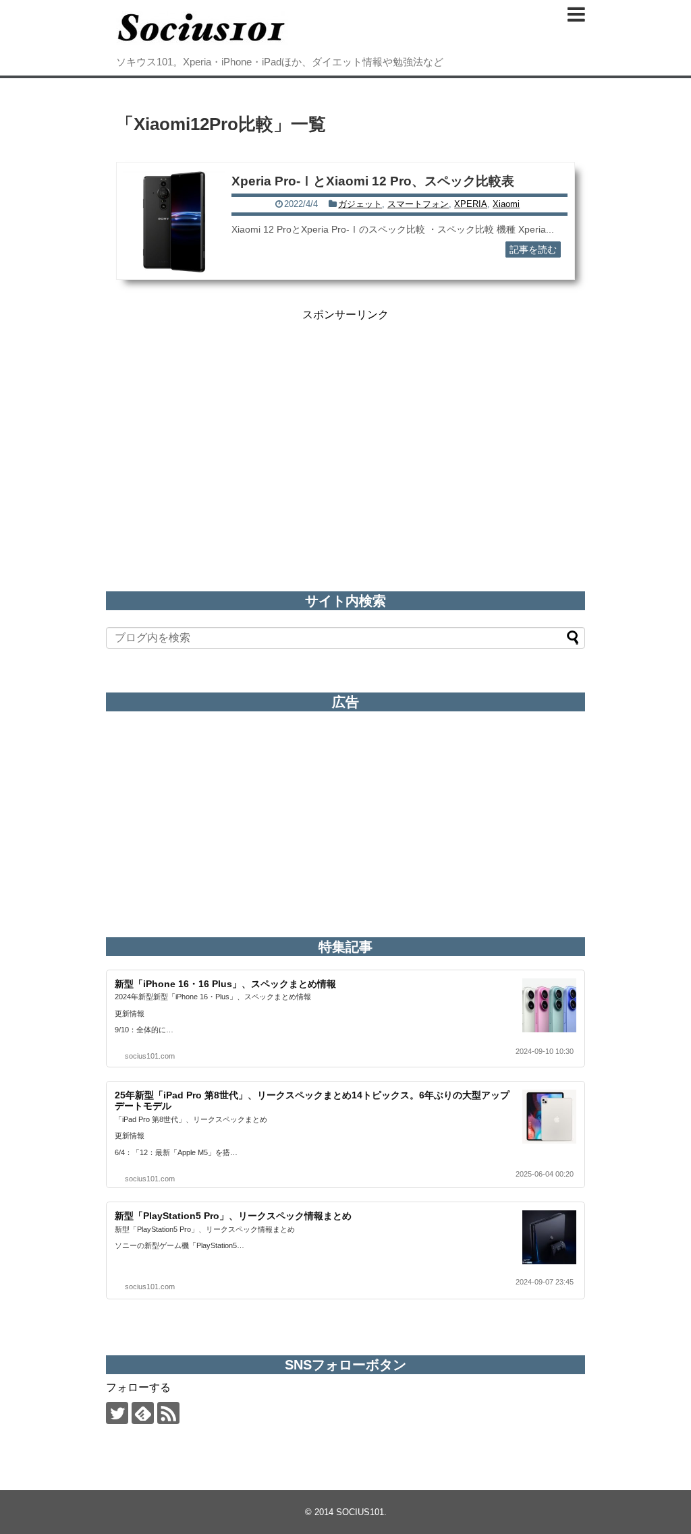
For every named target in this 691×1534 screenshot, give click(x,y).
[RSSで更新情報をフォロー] (168, 1413)
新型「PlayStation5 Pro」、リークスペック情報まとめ (233, 1215)
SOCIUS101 (360, 1512)
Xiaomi (506, 204)
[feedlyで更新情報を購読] (143, 1413)
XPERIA (470, 204)
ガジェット (360, 204)
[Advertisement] (345, 416)
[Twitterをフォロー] (117, 1413)
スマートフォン (418, 204)
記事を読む (533, 249)
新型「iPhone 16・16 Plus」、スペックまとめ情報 (225, 983)
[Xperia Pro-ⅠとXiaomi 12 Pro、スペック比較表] (174, 221)
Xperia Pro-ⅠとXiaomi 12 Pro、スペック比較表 (372, 181)
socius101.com (150, 1056)
